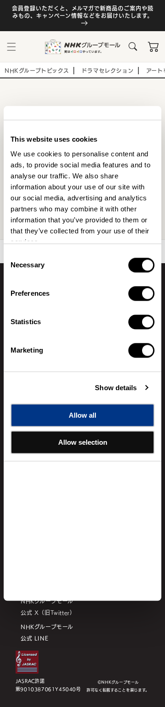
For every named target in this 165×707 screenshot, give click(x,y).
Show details (116, 388)
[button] (11, 47)
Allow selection (82, 442)
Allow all (82, 415)
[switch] (141, 293)
